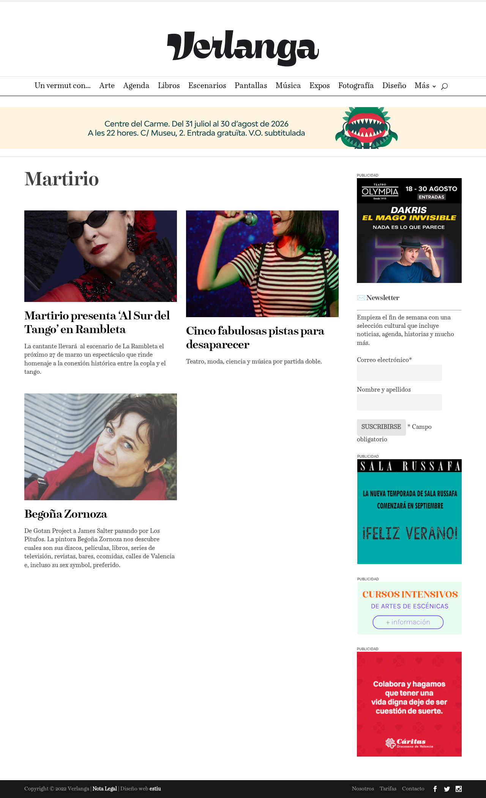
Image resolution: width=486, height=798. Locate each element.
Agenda (136, 87)
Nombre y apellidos (384, 390)
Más (422, 87)
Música (288, 87)
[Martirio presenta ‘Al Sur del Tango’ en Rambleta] (100, 256)
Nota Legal (105, 789)
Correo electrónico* (384, 360)
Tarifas (388, 789)
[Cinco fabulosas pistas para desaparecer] (262, 263)
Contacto (413, 789)
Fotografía (356, 87)
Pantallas (251, 87)
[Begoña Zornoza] (100, 446)
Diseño (394, 87)
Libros (169, 87)
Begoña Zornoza (65, 514)
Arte (107, 87)
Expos (319, 87)
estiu (155, 789)
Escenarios (207, 87)
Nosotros (363, 789)
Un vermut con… (63, 87)
